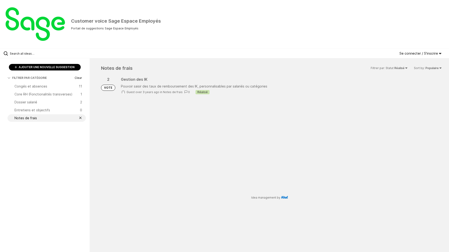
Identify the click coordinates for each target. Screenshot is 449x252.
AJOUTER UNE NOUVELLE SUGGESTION (46, 67)
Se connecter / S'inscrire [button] (419, 53)
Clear (78, 78)
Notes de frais (173, 92)
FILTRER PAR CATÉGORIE (29, 78)
